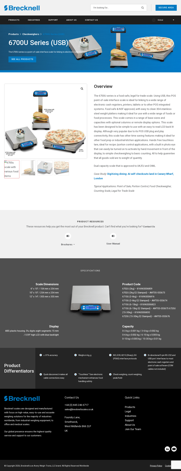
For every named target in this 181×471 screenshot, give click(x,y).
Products (13, 20)
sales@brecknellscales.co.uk (79, 409)
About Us (71, 20)
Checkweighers (30, 34)
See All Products (22, 59)
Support (53, 20)
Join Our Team (133, 429)
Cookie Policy (171, 466)
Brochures (67, 244)
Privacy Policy (156, 466)
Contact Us (91, 20)
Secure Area (166, 7)
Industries (34, 20)
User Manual (113, 243)
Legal (128, 411)
